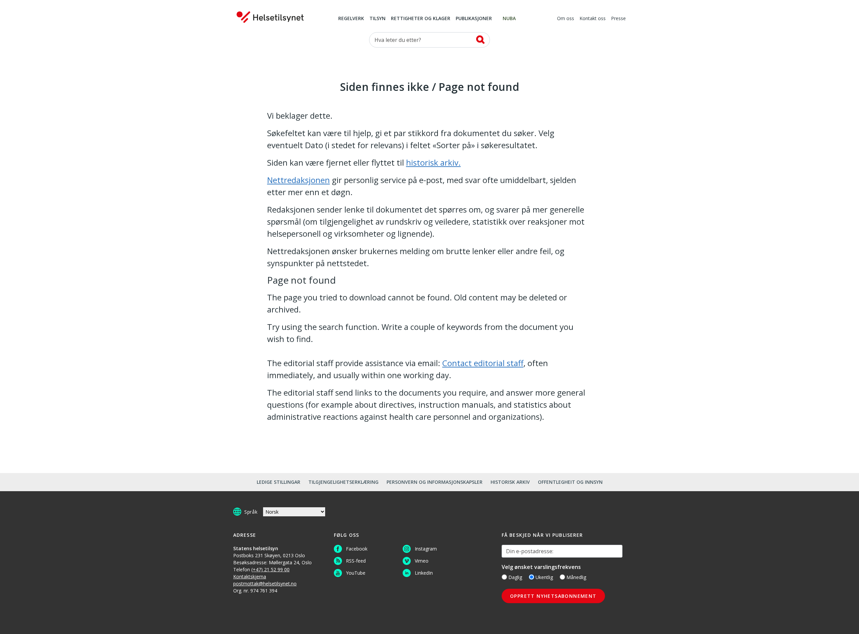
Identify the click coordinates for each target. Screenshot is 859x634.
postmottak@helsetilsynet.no (265, 583)
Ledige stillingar (278, 482)
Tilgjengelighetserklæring (343, 482)
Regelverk (351, 18)
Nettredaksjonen (298, 179)
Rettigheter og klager (420, 18)
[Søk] (480, 39)
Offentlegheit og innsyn (570, 482)
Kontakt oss (592, 18)
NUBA (509, 18)
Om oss (565, 18)
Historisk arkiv (510, 482)
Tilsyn (377, 18)
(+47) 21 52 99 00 (270, 569)
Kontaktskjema (249, 576)
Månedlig (576, 577)
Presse (618, 18)
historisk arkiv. (433, 162)
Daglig (515, 577)
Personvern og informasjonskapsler (435, 482)
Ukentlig (544, 577)
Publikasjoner (474, 18)
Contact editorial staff (482, 362)
